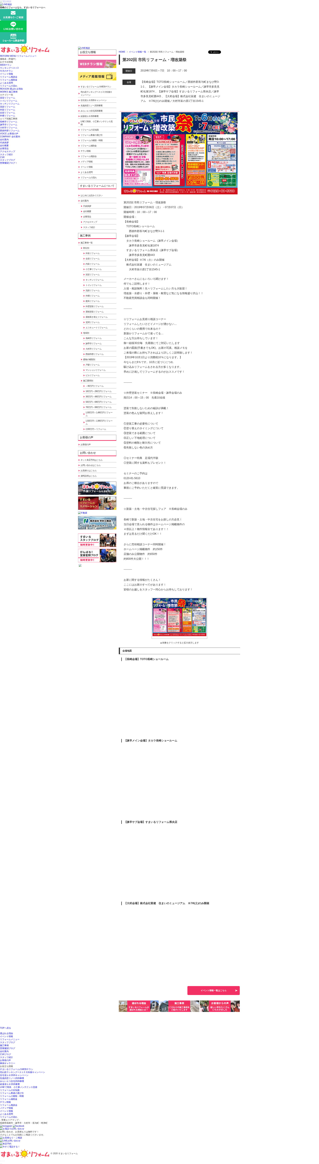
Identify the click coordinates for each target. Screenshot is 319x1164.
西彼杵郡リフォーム (9, 130)
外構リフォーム (7, 115)
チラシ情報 (5, 1102)
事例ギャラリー (7, 1063)
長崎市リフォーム (8, 121)
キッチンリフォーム (9, 103)
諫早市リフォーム (8, 124)
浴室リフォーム (7, 98)
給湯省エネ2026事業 (10, 1084)
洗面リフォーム (7, 106)
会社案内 (4, 139)
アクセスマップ (7, 151)
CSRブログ (5, 1054)
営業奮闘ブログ (7, 1048)
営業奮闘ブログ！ (8, 163)
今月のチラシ (6, 71)
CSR (2, 157)
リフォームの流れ (8, 86)
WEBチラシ (5, 65)
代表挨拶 (4, 142)
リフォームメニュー (9, 1039)
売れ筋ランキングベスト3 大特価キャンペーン (22, 1072)
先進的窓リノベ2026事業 (12, 1078)
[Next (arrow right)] (1, 1163)
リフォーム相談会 (8, 77)
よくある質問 (6, 83)
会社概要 (4, 145)
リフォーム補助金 (8, 80)
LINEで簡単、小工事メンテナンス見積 (18, 1087)
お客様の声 (5, 1060)
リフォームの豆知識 (9, 1090)
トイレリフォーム (8, 101)
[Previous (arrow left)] (0, 1163)
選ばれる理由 (6, 1033)
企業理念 (4, 148)
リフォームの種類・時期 (12, 1096)
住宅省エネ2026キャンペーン (14, 1075)
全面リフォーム (7, 112)
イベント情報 (6, 74)
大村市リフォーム (8, 127)
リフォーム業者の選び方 (12, 1093)
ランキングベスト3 (9, 68)
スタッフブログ (7, 160)
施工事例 (4, 1045)
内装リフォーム (7, 109)
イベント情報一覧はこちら (214, 990)
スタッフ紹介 (6, 154)
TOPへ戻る (5, 1028)
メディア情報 (6, 1108)
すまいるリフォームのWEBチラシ (16, 1069)
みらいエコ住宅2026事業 (12, 1081)
